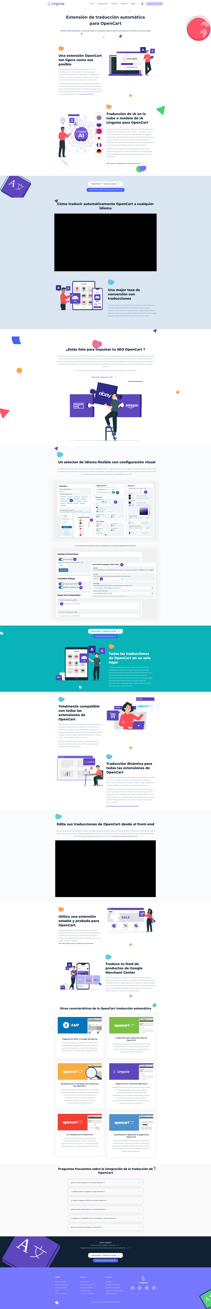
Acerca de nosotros (60, 1293)
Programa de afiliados (112, 1293)
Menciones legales (60, 1281)
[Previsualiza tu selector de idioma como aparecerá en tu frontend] (91, 520)
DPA (56, 1290)
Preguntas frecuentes (86, 1287)
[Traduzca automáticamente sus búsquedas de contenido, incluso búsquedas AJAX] (80, 583)
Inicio (92, 3)
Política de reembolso (61, 1284)
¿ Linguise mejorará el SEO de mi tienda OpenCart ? (89, 1200)
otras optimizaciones (86, 94)
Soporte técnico (85, 1290)
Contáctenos (109, 1281)
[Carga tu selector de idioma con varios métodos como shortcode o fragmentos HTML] (101, 579)
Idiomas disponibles (61, 1287)
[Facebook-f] (140, 1288)
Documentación (85, 1281)
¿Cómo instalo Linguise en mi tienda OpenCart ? (88, 1182)
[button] (105, 1183)
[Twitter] (132, 1288)
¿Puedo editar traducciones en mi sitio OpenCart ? (88, 1209)
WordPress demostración (113, 1284)
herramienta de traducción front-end (124, 836)
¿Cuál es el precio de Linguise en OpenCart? (86, 1227)
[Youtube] (147, 1288)
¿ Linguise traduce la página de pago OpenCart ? (88, 1191)
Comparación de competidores (114, 1290)
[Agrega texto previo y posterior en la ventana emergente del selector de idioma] (61, 603)
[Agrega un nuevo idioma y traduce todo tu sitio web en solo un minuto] (71, 500)
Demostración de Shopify (113, 1287)
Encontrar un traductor (87, 1293)
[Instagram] (154, 1288)
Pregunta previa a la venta (88, 1284)
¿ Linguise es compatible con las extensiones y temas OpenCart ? (94, 1218)
